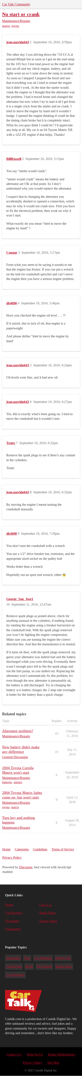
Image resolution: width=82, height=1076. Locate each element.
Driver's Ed (63, 958)
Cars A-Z (45, 905)
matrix (6, 26)
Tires (27, 958)
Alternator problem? (17, 731)
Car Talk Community (16, 4)
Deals (29, 966)
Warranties (13, 958)
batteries (7, 782)
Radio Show (47, 913)
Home (6, 849)
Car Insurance (15, 975)
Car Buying (14, 966)
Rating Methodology (61, 1054)
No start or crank (21, 14)
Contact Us (14, 1054)
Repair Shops (48, 921)
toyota (15, 26)
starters (18, 782)
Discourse (25, 867)
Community (13, 929)
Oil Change (44, 966)
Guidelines (40, 849)
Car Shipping (43, 958)
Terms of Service (63, 849)
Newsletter (12, 921)
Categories (22, 849)
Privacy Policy (12, 857)
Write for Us (34, 1054)
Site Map (53, 1062)
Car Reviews (13, 913)
